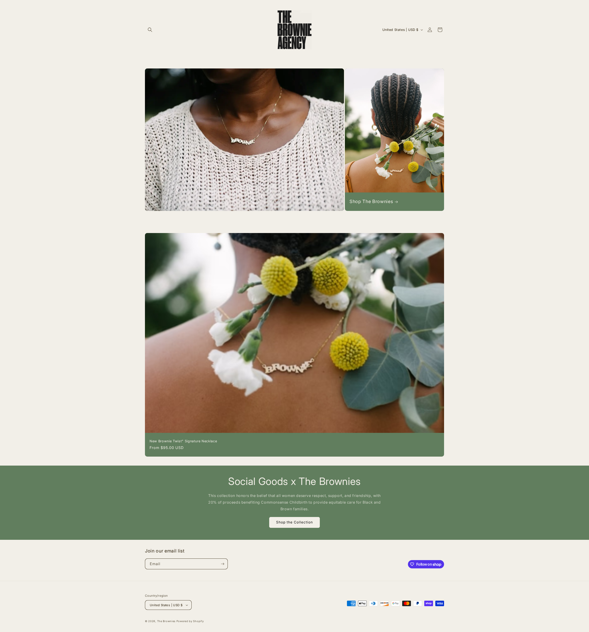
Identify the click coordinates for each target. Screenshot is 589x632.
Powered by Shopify (190, 621)
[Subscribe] (222, 563)
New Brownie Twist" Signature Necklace (183, 441)
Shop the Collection (294, 522)
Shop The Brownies (371, 201)
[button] (150, 30)
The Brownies (166, 621)
